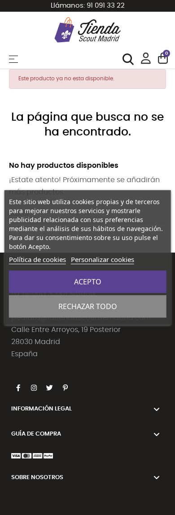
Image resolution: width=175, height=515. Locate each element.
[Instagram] (33, 388)
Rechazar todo (87, 306)
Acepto (87, 282)
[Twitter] (49, 388)
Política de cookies (37, 259)
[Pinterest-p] (65, 388)
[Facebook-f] (18, 388)
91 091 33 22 (106, 5)
